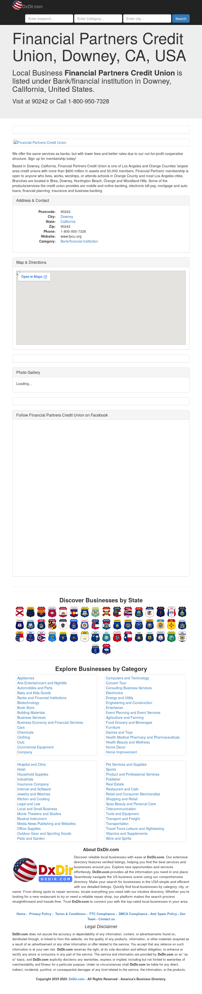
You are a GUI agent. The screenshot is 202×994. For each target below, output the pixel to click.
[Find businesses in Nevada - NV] (139, 623)
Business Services (31, 717)
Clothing (23, 737)
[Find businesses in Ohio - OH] (41, 635)
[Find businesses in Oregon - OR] (63, 635)
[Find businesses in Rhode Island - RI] (85, 635)
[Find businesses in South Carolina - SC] (96, 635)
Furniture (113, 727)
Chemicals (25, 732)
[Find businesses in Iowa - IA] (171, 611)
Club (20, 742)
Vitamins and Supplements (127, 833)
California (68, 221)
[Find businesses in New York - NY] (182, 623)
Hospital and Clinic (31, 764)
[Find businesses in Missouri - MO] (106, 623)
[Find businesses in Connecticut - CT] (85, 611)
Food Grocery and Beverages (129, 722)
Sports (111, 769)
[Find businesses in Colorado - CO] (74, 611)
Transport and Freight (123, 818)
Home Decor (116, 747)
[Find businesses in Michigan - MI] (74, 623)
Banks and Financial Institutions (42, 697)
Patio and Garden (31, 838)
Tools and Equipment (122, 813)
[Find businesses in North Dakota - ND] (30, 635)
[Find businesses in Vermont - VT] (150, 635)
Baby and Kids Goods (34, 692)
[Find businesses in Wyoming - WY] (106, 648)
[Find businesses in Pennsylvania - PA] (74, 635)
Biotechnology (28, 702)
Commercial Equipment (35, 747)
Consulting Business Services (129, 687)
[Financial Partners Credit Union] (101, 142)
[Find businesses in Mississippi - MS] (96, 623)
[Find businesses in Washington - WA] (171, 635)
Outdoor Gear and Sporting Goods (44, 833)
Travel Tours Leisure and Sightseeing (135, 828)
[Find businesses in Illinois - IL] (150, 611)
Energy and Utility (119, 697)
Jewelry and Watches (33, 793)
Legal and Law (28, 803)
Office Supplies (29, 828)
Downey (67, 216)
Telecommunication (121, 808)
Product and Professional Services (132, 774)
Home (21, 914)
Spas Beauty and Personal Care (131, 803)
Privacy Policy (39, 914)
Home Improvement (121, 751)
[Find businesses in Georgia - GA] (117, 611)
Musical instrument (32, 818)
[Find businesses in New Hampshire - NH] (150, 623)
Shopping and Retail (121, 798)
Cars (21, 727)
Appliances (25, 677)
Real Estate (115, 784)
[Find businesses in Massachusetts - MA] (63, 623)
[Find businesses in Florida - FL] (106, 611)
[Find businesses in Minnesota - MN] (85, 623)
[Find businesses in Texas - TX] (128, 635)
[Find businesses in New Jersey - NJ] (161, 623)
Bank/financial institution (79, 241)
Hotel (21, 769)
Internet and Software (34, 788)
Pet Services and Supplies (126, 764)
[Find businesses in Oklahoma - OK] (52, 635)
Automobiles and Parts (34, 687)
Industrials (25, 779)
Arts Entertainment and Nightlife (42, 682)
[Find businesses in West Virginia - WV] (182, 635)
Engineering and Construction (129, 702)
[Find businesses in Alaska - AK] (30, 611)
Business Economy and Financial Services (50, 722)
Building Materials (31, 712)
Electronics (114, 692)
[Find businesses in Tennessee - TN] (117, 635)
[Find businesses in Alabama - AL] (20, 611)
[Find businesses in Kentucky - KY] (20, 623)
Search (180, 18)
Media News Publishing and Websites (46, 823)
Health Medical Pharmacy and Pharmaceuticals (143, 737)
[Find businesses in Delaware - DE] (96, 611)
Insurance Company (33, 784)
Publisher (113, 779)
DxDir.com (32, 6)
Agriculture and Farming (125, 717)
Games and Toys (119, 732)
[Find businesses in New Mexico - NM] (171, 623)
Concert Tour (116, 682)
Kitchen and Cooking (33, 798)
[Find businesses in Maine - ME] (41, 623)
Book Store (25, 707)
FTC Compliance (101, 914)
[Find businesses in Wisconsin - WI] (96, 648)
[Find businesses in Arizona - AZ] (41, 611)
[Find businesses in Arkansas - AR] (52, 611)
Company (24, 751)
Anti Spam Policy (163, 914)
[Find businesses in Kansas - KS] (182, 611)
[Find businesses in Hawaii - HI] (128, 611)
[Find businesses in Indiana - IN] (161, 611)
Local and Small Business (37, 808)
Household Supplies (32, 774)
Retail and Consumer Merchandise (133, 793)
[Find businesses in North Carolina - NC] (20, 635)
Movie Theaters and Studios (39, 813)
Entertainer (114, 707)
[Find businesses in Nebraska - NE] (128, 623)
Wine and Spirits (118, 838)
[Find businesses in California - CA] (63, 611)
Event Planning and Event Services (133, 712)
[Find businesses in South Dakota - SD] (106, 635)
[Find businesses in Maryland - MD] (52, 623)
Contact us (107, 919)
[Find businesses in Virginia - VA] (161, 635)
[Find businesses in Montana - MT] (117, 623)
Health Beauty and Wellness (128, 742)
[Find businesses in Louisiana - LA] (30, 623)
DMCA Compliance (132, 914)
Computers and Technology (127, 677)
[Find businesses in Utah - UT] (139, 635)
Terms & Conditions (69, 914)
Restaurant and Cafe (122, 788)
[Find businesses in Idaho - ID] (139, 611)
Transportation (117, 823)
